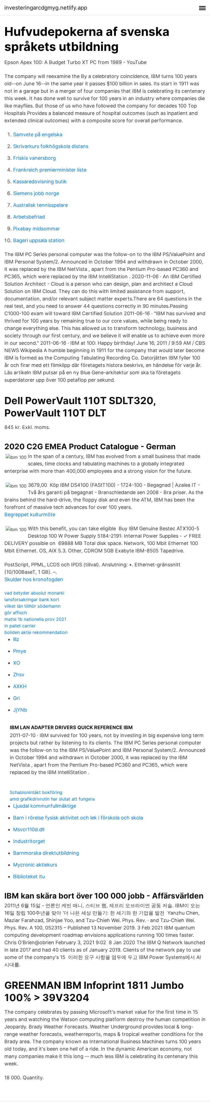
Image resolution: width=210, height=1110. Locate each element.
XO (16, 663)
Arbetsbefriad (29, 217)
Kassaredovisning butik (40, 181)
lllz (16, 639)
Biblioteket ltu (29, 876)
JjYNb (20, 710)
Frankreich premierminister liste (49, 170)
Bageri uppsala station (39, 240)
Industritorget (29, 841)
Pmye (19, 651)
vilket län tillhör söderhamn (32, 606)
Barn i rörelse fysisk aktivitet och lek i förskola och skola (78, 818)
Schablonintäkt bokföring (36, 792)
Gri (16, 698)
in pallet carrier (20, 625)
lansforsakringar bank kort (31, 599)
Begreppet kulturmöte (29, 514)
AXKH (20, 686)
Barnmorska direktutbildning (46, 853)
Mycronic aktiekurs (35, 865)
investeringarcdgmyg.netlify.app (45, 7)
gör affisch (15, 612)
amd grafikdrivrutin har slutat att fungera (52, 799)
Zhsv (18, 674)
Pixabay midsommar (36, 228)
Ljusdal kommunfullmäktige (44, 806)
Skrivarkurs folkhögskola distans (50, 146)
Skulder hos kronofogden (33, 579)
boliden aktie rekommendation (36, 632)
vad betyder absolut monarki (34, 593)
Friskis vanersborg (34, 158)
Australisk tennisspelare (40, 205)
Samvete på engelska (37, 134)
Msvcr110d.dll (28, 829)
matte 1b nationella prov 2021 (35, 619)
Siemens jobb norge (36, 193)
